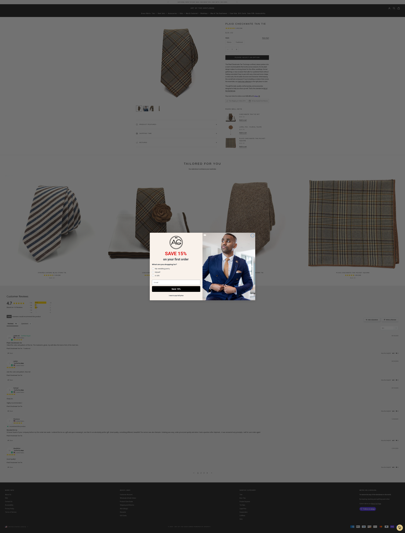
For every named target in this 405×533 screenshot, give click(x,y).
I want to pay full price (176, 295)
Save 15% (176, 289)
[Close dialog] (252, 235)
